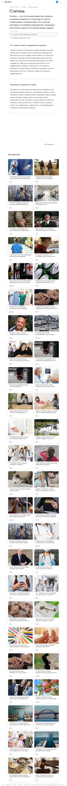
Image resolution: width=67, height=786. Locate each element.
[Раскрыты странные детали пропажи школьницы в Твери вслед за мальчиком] (20, 535)
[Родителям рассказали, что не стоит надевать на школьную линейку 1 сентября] (20, 743)
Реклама (14, 784)
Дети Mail (23, 7)
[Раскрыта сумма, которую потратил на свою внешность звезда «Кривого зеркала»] (20, 327)
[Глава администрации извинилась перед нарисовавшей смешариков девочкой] (46, 457)
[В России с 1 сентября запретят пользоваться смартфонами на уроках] (20, 587)
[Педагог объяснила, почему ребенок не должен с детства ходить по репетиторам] (46, 483)
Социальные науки (33, 7)
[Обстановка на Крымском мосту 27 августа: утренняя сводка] (46, 717)
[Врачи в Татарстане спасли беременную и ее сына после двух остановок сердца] (46, 379)
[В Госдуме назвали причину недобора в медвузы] (20, 457)
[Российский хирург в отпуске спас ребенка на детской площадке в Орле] (20, 431)
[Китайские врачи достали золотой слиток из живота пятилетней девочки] (46, 561)
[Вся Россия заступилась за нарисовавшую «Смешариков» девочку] (20, 639)
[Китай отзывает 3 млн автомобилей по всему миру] (46, 327)
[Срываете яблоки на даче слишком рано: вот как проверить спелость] (46, 691)
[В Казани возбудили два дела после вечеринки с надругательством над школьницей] (20, 379)
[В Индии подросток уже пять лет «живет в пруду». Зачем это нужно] (46, 431)
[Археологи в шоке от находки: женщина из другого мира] (46, 613)
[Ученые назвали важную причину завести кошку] (20, 483)
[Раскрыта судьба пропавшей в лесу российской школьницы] (20, 197)
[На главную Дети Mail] (9, 2)
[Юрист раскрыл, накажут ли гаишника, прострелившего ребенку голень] (46, 769)
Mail (3, 784)
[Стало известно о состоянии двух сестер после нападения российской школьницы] (20, 249)
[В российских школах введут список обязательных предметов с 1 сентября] (20, 769)
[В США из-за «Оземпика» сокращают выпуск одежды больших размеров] (20, 301)
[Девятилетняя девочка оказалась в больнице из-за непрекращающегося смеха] (46, 197)
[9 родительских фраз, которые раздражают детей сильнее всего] (46, 301)
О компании (8, 784)
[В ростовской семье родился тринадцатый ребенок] (46, 639)
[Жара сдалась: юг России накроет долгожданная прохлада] (20, 509)
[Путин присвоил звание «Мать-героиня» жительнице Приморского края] (20, 561)
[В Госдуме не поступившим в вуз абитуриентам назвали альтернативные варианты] (46, 743)
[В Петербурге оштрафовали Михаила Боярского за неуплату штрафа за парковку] (46, 223)
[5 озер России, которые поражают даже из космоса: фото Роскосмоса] (46, 665)
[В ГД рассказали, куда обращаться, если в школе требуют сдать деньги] (20, 665)
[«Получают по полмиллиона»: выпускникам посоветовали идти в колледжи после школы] (20, 717)
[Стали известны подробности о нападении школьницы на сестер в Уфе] (46, 353)
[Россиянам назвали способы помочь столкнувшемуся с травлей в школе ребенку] (20, 405)
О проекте (20, 784)
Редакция (26, 784)
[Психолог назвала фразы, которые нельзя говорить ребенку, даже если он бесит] (46, 405)
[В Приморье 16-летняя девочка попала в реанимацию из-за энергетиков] (46, 275)
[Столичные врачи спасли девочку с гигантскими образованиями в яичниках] (20, 171)
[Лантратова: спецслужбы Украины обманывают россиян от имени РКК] (20, 275)
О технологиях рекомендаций (37, 784)
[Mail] (6, 2)
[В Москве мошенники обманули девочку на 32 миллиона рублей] (46, 509)
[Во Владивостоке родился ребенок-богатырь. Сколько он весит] (20, 613)
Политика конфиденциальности (53, 784)
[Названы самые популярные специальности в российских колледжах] (46, 535)
